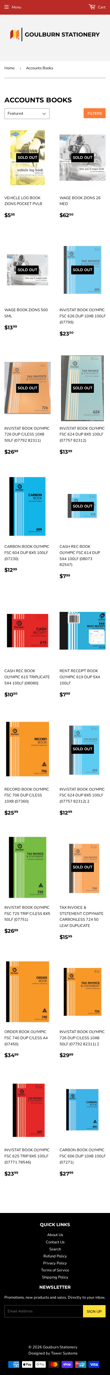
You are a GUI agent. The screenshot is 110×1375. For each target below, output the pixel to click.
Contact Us (55, 1242)
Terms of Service (55, 1270)
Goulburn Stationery (60, 1347)
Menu (16, 7)
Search (55, 1249)
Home (9, 68)
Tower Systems (64, 1353)
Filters (94, 113)
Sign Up (94, 1311)
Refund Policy (55, 1256)
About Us (55, 1235)
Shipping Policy (55, 1277)
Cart (101, 7)
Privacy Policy (55, 1263)
